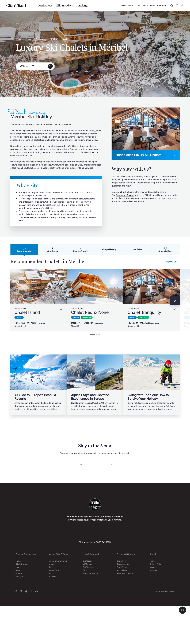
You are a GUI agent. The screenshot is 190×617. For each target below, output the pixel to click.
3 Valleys (54, 39)
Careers (52, 576)
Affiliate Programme (125, 573)
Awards (52, 564)
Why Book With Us (90, 573)
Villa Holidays (64, 5)
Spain (18, 570)
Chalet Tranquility (144, 312)
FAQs (85, 570)
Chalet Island (27, 312)
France (28, 39)
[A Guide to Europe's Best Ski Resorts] (38, 384)
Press (51, 567)
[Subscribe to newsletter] (111, 463)
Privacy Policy (156, 564)
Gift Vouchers (88, 567)
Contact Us (162, 5)
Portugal (19, 576)
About (152, 5)
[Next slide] (63, 286)
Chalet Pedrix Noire (90, 312)
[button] (182, 610)
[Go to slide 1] (92, 334)
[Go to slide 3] (99, 334)
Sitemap (153, 570)
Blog (51, 573)
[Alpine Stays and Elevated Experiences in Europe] (95, 384)
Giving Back (54, 570)
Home (18, 39)
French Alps (41, 39)
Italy (17, 567)
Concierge (82, 5)
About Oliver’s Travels (58, 561)
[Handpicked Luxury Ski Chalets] (146, 133)
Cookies (153, 567)
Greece (19, 573)
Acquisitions (122, 570)
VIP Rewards (88, 564)
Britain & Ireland (22, 564)
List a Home (143, 5)
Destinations (45, 5)
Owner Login (122, 561)
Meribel (66, 39)
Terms (152, 561)
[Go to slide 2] (96, 334)
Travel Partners (123, 567)
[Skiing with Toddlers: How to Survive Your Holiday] (151, 384)
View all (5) (171, 262)
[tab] (24, 249)
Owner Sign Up (123, 564)
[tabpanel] (95, 299)
